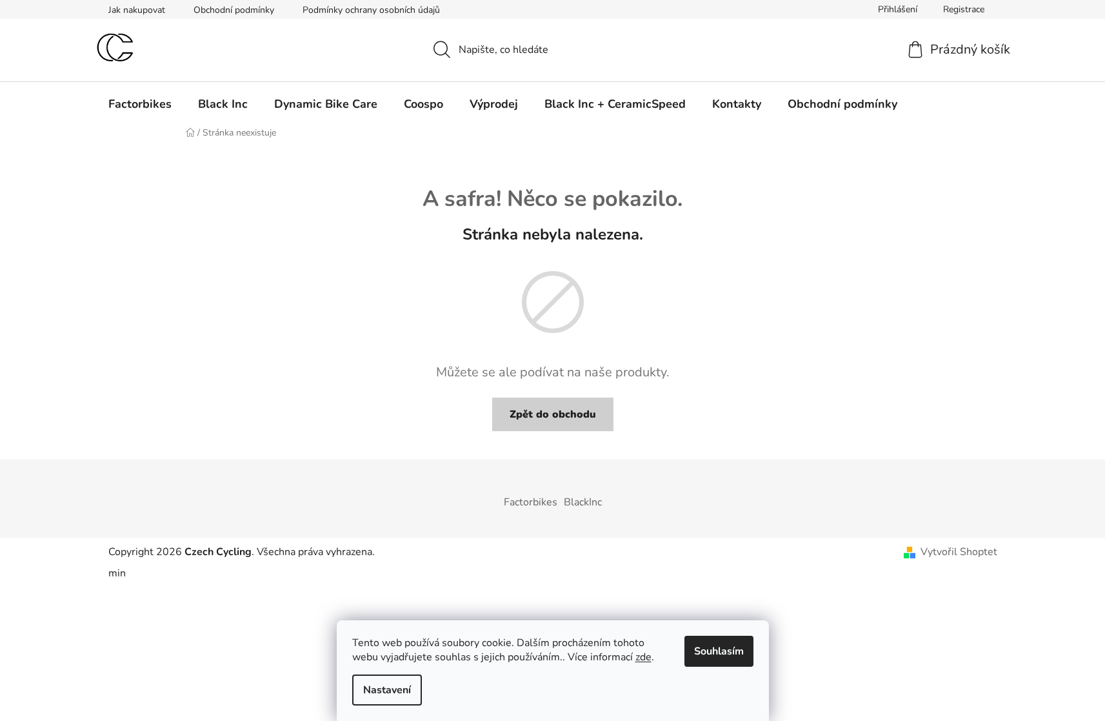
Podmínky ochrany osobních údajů (371, 10)
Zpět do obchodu (553, 414)
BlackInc (583, 502)
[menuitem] (139, 104)
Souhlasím (719, 651)
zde (643, 657)
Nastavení (387, 690)
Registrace (963, 9)
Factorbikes (530, 502)
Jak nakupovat (136, 10)
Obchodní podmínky (234, 10)
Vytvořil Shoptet (959, 552)
